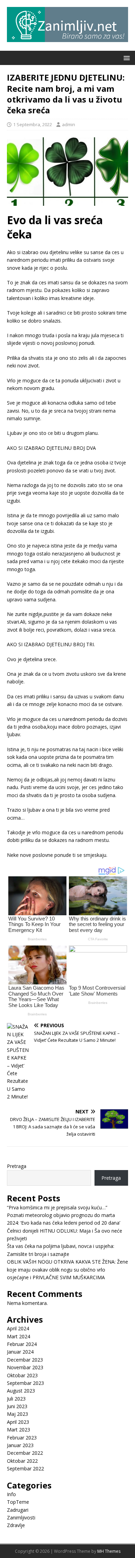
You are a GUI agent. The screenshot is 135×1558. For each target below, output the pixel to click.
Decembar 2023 (25, 1359)
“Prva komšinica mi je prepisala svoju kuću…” (57, 1207)
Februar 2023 (22, 1437)
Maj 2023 (17, 1414)
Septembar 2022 (25, 1468)
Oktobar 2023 (22, 1375)
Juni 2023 (17, 1406)
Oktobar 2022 (22, 1461)
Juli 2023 (16, 1398)
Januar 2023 (20, 1445)
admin (68, 124)
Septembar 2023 (25, 1383)
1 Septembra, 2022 (32, 124)
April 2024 (18, 1328)
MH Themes (108, 1551)
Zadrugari (17, 1510)
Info (11, 1494)
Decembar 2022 (25, 1453)
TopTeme (18, 1502)
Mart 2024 (18, 1336)
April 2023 (18, 1422)
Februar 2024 (22, 1344)
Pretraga (16, 1166)
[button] (125, 57)
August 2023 (21, 1390)
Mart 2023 (18, 1429)
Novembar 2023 (25, 1367)
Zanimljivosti (21, 1517)
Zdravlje (16, 1525)
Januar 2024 (20, 1351)
